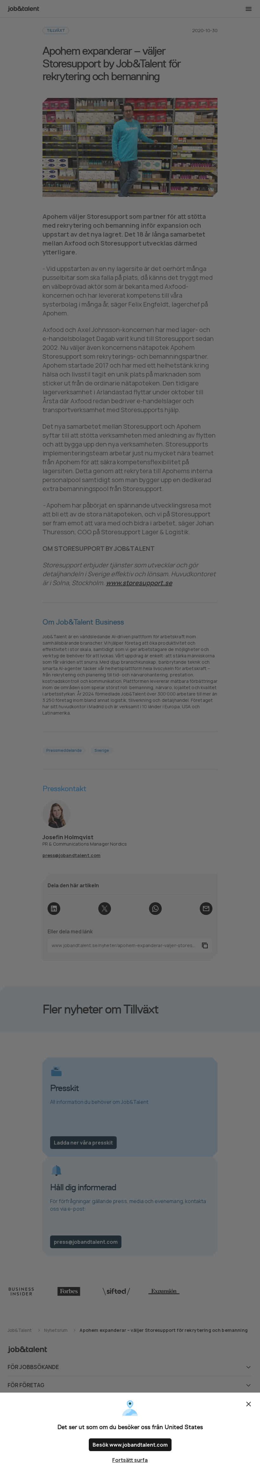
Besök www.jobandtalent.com (130, 1444)
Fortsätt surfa (130, 1460)
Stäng (248, 1404)
